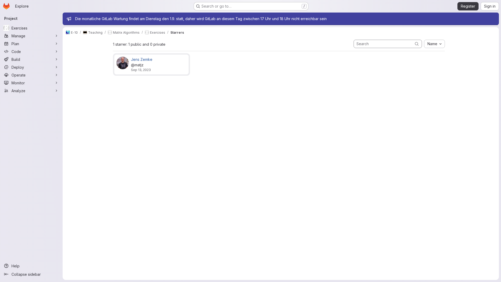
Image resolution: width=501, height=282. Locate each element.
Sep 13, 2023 (141, 70)
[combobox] (434, 44)
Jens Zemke (141, 59)
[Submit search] (417, 44)
